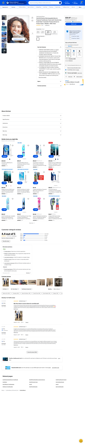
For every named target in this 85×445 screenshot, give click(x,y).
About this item (6, 111)
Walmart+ (74, 7)
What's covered (76, 32)
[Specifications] (60, 119)
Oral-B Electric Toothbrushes (8, 384)
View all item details (42, 77)
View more (31, 223)
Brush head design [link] (8, 269)
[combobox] (45, 3)
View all (60, 276)
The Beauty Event (65, 7)
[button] (67, 3)
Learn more (79, 73)
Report (27, 322)
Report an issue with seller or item (74, 67)
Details (77, 69)
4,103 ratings (47, 25)
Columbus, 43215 (72, 58)
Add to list (70, 76)
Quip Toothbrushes (59, 386)
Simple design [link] (7, 251)
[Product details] (60, 115)
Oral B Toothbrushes (33, 386)
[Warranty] (60, 131)
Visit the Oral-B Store (40, 16)
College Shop (38, 7)
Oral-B (30, 384)
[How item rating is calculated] (14, 238)
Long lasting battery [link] (9, 257)
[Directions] (60, 127)
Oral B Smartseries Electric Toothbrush (10, 379)
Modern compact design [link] (9, 253)
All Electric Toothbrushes (8, 386)
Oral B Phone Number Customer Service (37, 379)
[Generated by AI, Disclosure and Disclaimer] (8, 273)
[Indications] (60, 123)
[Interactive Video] (4, 17)
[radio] (38, 32)
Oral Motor (5, 382)
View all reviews (6, 241)
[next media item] (32, 33)
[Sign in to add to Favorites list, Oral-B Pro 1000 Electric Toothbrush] (13, 145)
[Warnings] (60, 135)
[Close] (24, 7)
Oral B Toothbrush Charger (61, 379)
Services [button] (13, 7)
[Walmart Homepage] (3, 3)
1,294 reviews (14, 235)
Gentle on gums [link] (7, 259)
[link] (58, 282)
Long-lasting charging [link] (9, 263)
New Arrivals (57, 7)
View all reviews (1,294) (32, 352)
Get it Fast (45, 7)
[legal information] (76, 19)
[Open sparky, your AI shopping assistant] (81, 441)
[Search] (60, 3)
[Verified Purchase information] (26, 300)
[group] (42, 25)
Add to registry (79, 76)
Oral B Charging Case (33, 382)
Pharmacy (51, 7)
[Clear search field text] (57, 3)
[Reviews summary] (44, 25)
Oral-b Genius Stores (60, 382)
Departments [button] (5, 7)
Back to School (31, 7)
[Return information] (81, 21)
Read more (16, 308)
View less (28, 272)
